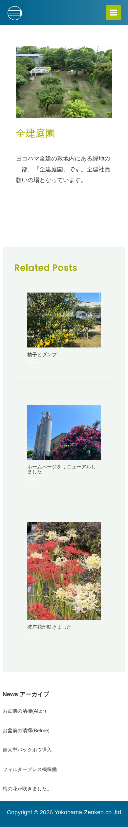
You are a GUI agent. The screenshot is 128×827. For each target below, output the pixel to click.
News (22, 144)
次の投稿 (64, 230)
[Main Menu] (113, 12)
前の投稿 (64, 212)
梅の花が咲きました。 (27, 788)
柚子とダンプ (42, 354)
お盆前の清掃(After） (26, 711)
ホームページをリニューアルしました (61, 469)
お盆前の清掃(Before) (26, 730)
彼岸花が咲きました (49, 627)
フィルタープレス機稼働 (30, 769)
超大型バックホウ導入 (27, 749)
